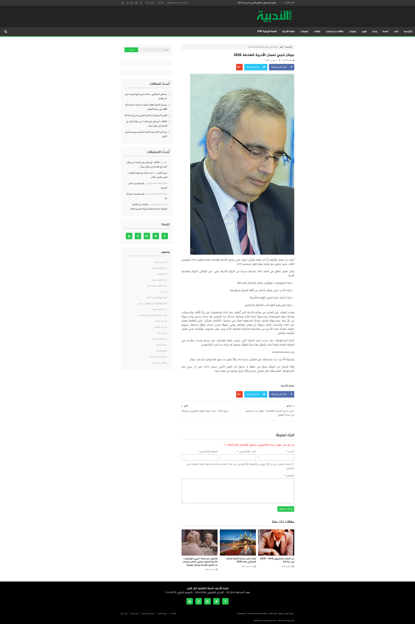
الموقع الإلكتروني (208, 451)
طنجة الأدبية (287, 60)
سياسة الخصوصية (159, 339)
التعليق (289, 476)
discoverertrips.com (286, 620)
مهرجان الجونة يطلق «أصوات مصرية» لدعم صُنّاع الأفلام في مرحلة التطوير (146, 107)
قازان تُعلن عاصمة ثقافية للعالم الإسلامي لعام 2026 (241, 560)
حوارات (352, 31)
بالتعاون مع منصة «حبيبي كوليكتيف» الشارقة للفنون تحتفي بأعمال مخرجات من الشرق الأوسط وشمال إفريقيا (200, 561)
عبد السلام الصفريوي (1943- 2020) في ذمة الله (277, 560)
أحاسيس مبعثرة (160, 262)
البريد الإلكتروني (246, 451)
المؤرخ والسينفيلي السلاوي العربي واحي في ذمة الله (145, 115)
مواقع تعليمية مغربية (158, 356)
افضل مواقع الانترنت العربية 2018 (153, 315)
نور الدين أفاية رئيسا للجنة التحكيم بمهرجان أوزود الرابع (146, 134)
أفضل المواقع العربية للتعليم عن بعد (152, 303)
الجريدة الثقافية (161, 327)
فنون (364, 31)
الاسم (290, 451)
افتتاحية (161, 3)
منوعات (304, 31)
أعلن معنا (163, 291)
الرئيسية (408, 31)
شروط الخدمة (161, 345)
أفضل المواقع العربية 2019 (157, 297)
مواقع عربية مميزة (160, 362)
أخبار (396, 31)
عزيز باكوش (162, 172)
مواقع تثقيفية (161, 350)
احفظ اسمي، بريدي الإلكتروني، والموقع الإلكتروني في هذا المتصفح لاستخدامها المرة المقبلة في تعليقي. (240, 466)
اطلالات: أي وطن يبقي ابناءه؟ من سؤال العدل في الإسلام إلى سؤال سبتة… (248, 3)
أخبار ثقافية (162, 274)
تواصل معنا (162, 333)
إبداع (374, 31)
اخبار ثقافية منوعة (159, 309)
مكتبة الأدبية (288, 31)
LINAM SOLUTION (254, 613)
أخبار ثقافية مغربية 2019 (157, 286)
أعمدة (385, 31)
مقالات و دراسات (334, 31)
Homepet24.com (269, 620)
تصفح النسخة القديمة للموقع (177, 3)
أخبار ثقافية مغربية (159, 280)
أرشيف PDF (150, 3)
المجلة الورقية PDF (267, 31)
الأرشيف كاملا (161, 321)
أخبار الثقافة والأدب (159, 268)
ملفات (317, 31)
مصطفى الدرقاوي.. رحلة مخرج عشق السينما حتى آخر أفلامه (146, 96)
